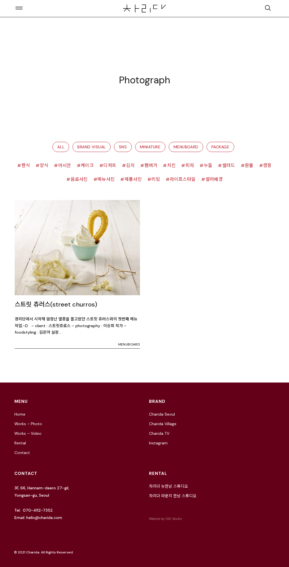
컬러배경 (214, 179)
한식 (25, 165)
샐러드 (228, 165)
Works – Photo (28, 423)
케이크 (87, 165)
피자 (189, 165)
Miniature (150, 146)
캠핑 (267, 165)
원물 (249, 165)
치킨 (171, 165)
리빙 (155, 179)
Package (220, 146)
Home (19, 414)
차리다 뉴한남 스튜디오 (168, 486)
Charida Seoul (162, 414)
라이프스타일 (183, 179)
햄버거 (150, 165)
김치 (130, 165)
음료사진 (79, 179)
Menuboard (186, 146)
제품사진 (133, 179)
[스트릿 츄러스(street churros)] (77, 247)
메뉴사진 (106, 179)
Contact (22, 452)
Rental (20, 443)
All (60, 146)
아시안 (64, 165)
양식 (44, 165)
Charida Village (162, 423)
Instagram (158, 443)
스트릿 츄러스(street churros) (56, 304)
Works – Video (27, 433)
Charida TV (159, 433)
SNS (123, 146)
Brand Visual (91, 146)
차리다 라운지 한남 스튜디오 (172, 495)
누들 (208, 165)
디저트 (109, 165)
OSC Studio (173, 519)
